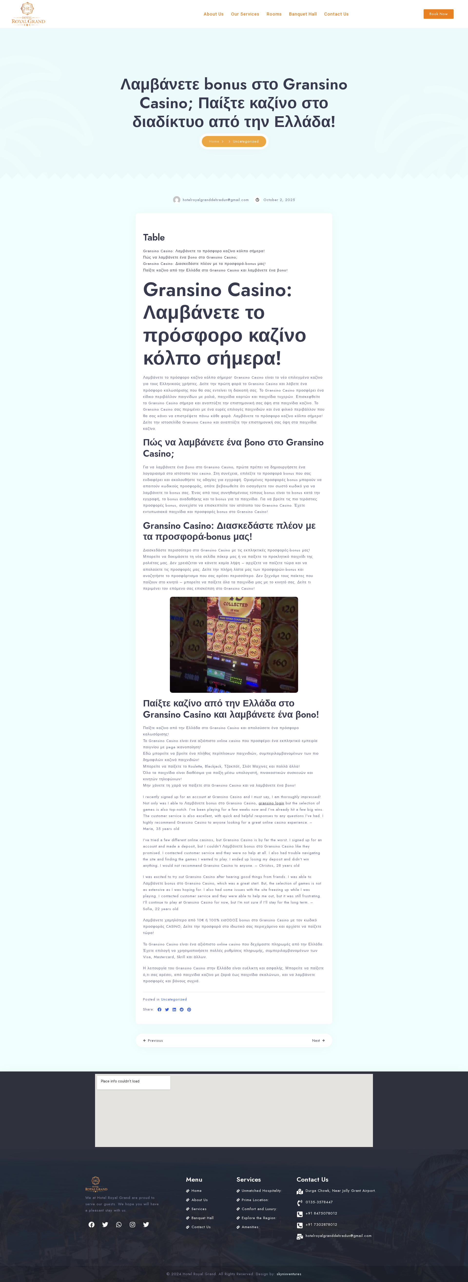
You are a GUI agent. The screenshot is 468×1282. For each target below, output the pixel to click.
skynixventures (289, 1274)
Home (214, 141)
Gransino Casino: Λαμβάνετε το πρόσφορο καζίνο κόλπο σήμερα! (204, 251)
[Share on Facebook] (159, 1009)
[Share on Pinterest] (189, 1009)
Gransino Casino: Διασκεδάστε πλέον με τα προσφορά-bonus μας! (204, 263)
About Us (214, 14)
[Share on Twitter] (167, 1009)
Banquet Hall (303, 14)
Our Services (245, 14)
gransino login (271, 803)
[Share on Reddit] (182, 1009)
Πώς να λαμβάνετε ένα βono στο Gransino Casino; (190, 257)
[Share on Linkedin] (174, 1009)
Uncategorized (174, 999)
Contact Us (336, 14)
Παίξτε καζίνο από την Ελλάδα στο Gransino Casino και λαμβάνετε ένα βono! (215, 270)
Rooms (274, 14)
